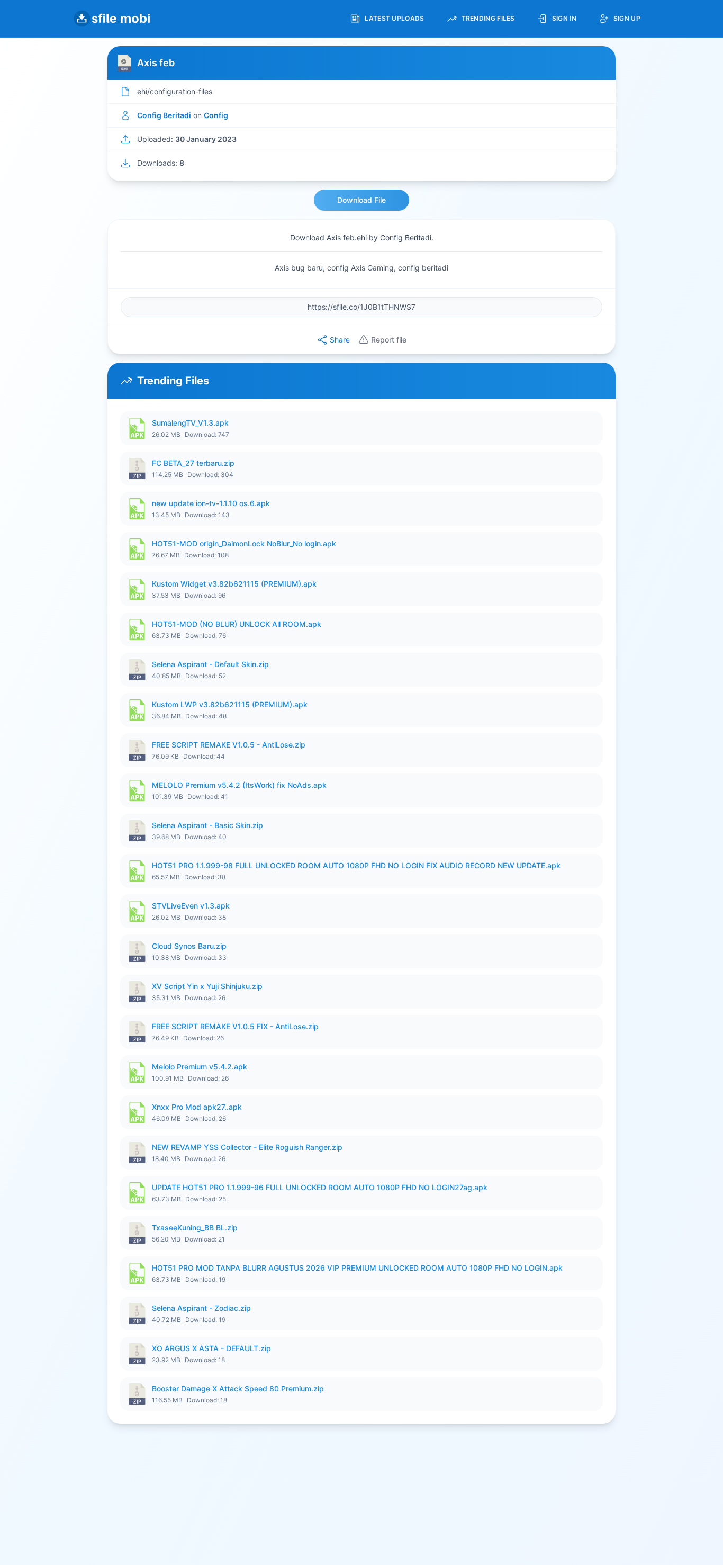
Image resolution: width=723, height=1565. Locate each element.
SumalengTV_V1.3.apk (190, 422)
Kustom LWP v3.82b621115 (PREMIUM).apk (230, 704)
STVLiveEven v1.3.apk (191, 905)
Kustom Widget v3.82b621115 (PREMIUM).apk (234, 583)
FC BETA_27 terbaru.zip (193, 462)
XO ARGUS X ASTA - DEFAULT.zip (211, 1348)
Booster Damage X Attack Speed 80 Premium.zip (238, 1388)
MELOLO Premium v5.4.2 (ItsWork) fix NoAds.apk (239, 784)
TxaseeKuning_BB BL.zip (195, 1227)
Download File (361, 199)
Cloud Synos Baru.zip (189, 945)
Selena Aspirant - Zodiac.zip (201, 1307)
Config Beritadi (164, 115)
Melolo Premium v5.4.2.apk (199, 1066)
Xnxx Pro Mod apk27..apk (197, 1106)
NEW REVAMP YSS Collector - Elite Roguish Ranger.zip (247, 1147)
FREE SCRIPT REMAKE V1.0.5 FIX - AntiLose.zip (235, 1026)
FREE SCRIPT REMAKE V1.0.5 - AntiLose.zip (228, 744)
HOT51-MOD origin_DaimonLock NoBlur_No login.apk (244, 543)
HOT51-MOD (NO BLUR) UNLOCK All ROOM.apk (236, 623)
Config (216, 115)
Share (340, 339)
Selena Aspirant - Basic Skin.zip (207, 825)
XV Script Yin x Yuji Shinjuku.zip (207, 986)
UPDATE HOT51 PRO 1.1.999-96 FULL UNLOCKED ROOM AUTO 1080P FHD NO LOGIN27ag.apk (319, 1187)
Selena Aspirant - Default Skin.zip (210, 664)
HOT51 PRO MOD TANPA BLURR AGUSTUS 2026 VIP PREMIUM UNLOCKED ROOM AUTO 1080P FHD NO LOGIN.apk (357, 1267)
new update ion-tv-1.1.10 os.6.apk (211, 503)
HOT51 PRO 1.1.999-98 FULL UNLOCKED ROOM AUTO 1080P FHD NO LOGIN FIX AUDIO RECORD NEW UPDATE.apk (356, 865)
